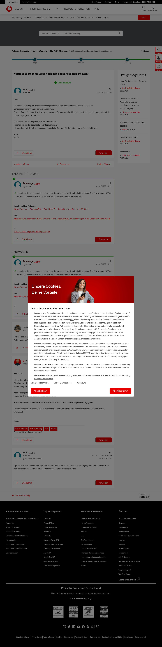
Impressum (81, 383)
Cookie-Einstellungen (63, 383)
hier (72, 319)
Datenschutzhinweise (40, 383)
